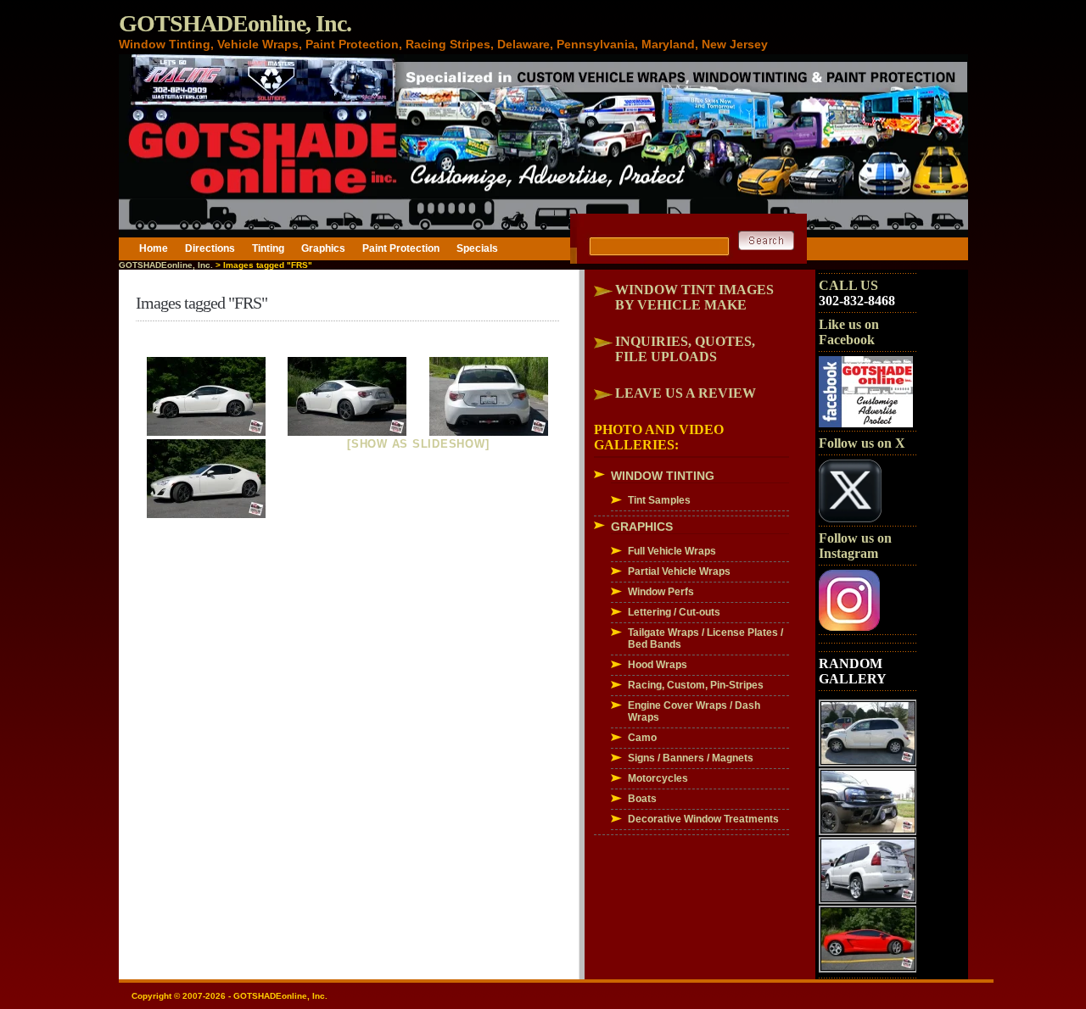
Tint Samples (659, 500)
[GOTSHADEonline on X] (850, 519)
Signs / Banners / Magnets (690, 758)
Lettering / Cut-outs (674, 612)
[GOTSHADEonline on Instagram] (849, 627)
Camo (642, 738)
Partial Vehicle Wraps (679, 571)
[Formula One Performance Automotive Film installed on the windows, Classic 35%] (206, 396)
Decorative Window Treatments (703, 819)
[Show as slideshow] (418, 444)
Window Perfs (661, 592)
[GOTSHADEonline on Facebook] (866, 424)
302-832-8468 (857, 300)
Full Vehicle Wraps (672, 551)
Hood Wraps (657, 665)
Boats (642, 799)
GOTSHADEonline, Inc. (235, 23)
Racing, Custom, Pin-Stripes (696, 685)
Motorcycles (658, 778)
